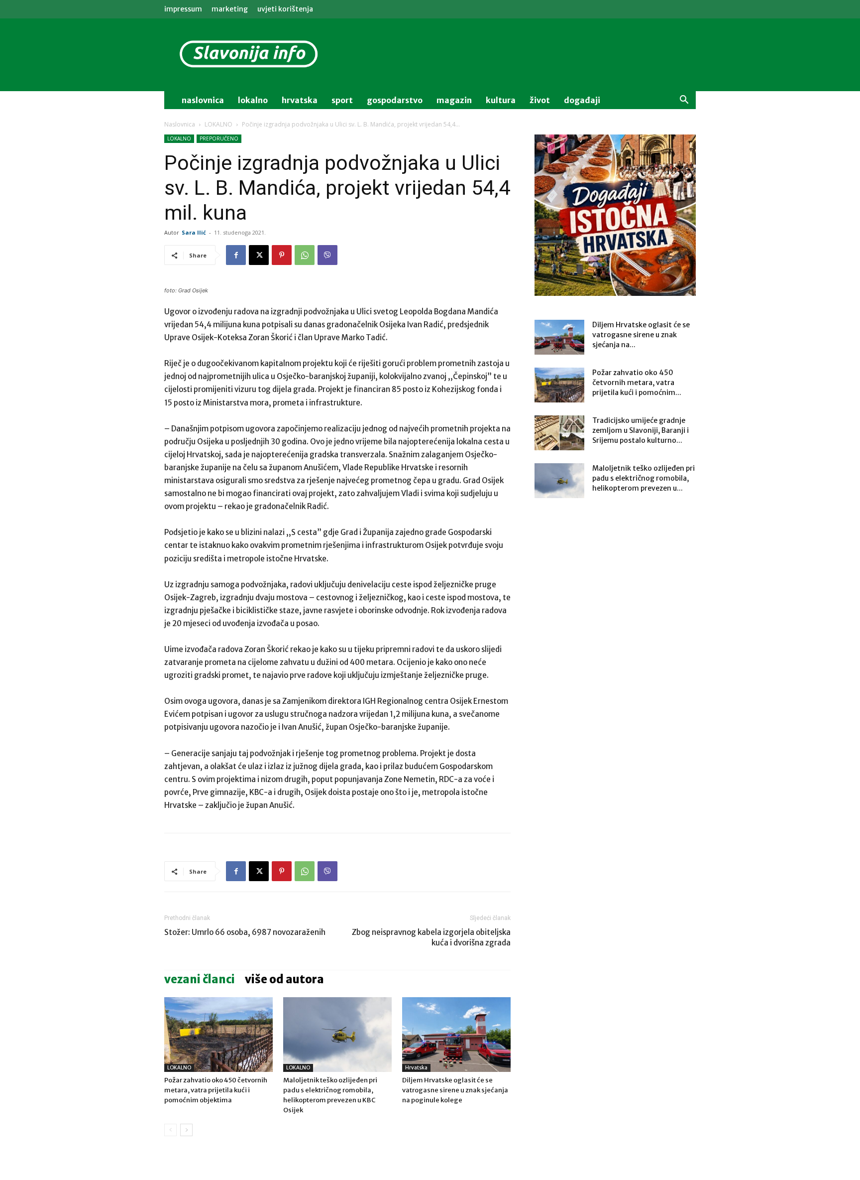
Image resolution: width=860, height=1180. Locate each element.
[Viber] (327, 255)
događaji (582, 100)
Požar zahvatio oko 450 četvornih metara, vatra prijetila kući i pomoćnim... (636, 382)
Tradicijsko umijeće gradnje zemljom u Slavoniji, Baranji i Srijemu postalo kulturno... (640, 430)
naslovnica (203, 100)
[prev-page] (170, 1130)
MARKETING (230, 8)
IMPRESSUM (183, 8)
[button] (684, 101)
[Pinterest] (282, 255)
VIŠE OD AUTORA (284, 979)
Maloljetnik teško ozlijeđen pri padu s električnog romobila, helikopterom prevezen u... (643, 478)
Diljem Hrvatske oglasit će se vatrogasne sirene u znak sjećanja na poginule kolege (455, 1090)
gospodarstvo (395, 100)
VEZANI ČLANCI (199, 979)
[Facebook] (236, 255)
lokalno (253, 100)
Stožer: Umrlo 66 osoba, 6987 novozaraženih (244, 932)
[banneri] (615, 215)
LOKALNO (218, 124)
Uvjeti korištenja (285, 8)
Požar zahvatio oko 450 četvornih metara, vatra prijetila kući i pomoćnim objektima (215, 1090)
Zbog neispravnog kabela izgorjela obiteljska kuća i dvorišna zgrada (431, 937)
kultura (501, 100)
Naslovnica (179, 124)
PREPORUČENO (219, 138)
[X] (259, 255)
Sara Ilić (194, 232)
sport (342, 100)
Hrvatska (300, 100)
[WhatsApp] (305, 255)
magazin (454, 100)
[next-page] (186, 1130)
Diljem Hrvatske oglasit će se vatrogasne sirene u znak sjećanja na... (641, 334)
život (540, 100)
